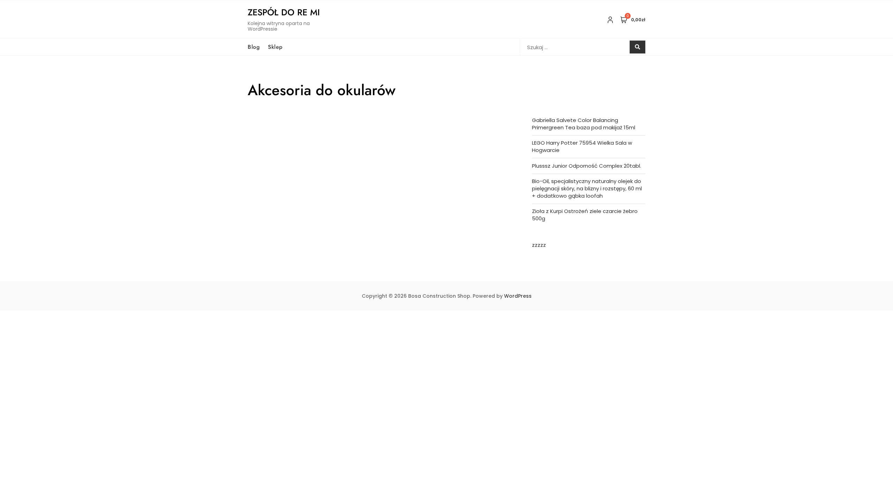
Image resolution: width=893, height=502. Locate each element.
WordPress (518, 295)
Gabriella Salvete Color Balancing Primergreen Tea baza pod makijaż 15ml (583, 123)
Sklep (275, 47)
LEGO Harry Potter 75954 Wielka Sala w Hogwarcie (582, 146)
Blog (254, 47)
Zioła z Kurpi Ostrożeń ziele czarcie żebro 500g (585, 214)
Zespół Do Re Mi (284, 12)
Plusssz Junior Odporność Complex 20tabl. (586, 165)
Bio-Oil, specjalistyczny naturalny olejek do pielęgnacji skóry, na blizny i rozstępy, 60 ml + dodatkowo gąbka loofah (587, 188)
